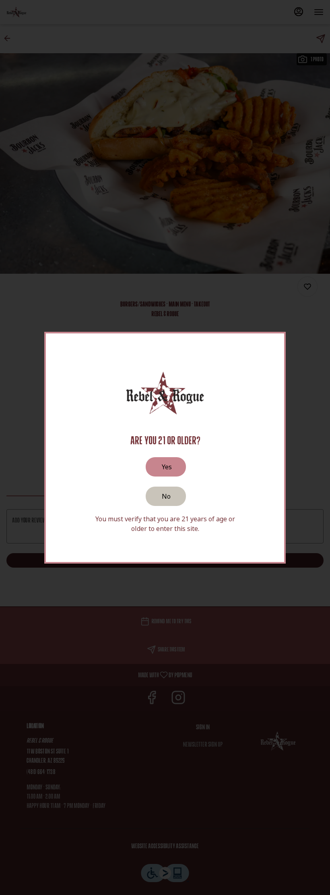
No (166, 496)
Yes (167, 467)
